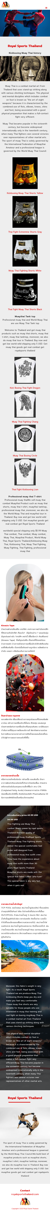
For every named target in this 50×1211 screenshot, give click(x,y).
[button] (46, 8)
